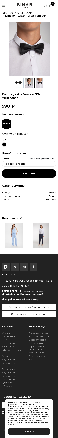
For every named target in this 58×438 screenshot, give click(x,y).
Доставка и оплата (39, 336)
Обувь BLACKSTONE (39, 352)
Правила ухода (37, 356)
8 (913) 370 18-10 (23, 291)
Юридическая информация (36, 347)
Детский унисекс (12, 350)
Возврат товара (37, 340)
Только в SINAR (37, 343)
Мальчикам (9, 343)
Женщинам (9, 339)
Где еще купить (13, 114)
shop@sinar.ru (22, 294)
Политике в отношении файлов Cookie (28, 423)
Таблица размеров (42, 158)
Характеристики (14, 185)
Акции (32, 359)
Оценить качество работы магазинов (29, 307)
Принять (29, 431)
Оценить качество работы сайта (29, 314)
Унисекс (7, 386)
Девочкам (8, 346)
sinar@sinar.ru (20, 299)
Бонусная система (39, 333)
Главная (8, 12)
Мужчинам (9, 336)
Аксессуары (25, 12)
